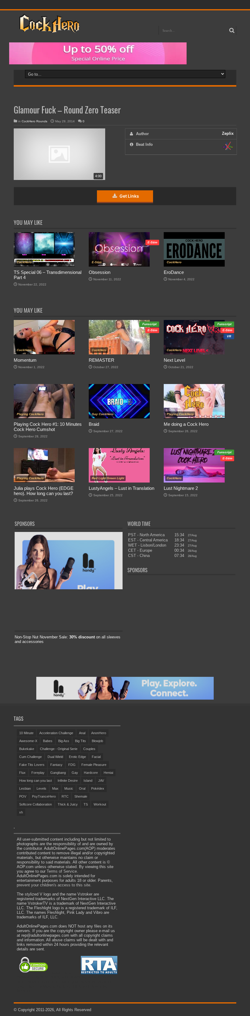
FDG (72, 764)
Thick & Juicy (68, 804)
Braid (94, 424)
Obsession (99, 272)
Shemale (80, 796)
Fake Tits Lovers (32, 764)
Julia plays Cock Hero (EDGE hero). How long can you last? (43, 491)
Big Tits (80, 741)
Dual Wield (55, 757)
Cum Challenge (30, 757)
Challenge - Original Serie (58, 749)
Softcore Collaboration (35, 804)
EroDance (174, 272)
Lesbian (25, 788)
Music (68, 788)
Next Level (174, 360)
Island (88, 780)
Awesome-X (28, 741)
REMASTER (101, 360)
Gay (75, 772)
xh (21, 812)
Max (55, 788)
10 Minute (26, 733)
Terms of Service (62, 871)
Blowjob (97, 741)
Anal (82, 733)
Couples (89, 749)
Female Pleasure (93, 764)
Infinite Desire (68, 780)
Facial (96, 757)
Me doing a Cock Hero (186, 424)
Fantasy (56, 764)
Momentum (25, 360)
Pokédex (97, 788)
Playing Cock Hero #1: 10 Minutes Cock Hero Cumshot (48, 427)
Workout (100, 804)
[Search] (231, 30)
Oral (82, 788)
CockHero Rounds (34, 121)
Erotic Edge (77, 757)
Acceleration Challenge (56, 733)
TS (86, 804)
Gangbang (58, 772)
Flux (22, 772)
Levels (41, 788)
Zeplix (228, 133)
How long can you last (35, 780)
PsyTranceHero (44, 796)
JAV (101, 780)
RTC (65, 796)
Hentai (108, 772)
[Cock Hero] (48, 28)
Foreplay (38, 772)
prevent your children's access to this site (53, 885)
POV (22, 796)
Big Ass (63, 741)
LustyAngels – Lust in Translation (121, 488)
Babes (47, 741)
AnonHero (98, 733)
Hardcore (91, 772)
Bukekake (26, 749)
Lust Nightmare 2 (181, 488)
